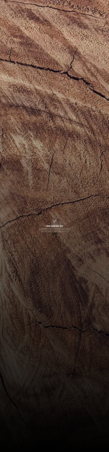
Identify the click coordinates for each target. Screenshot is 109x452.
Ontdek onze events (54, 233)
